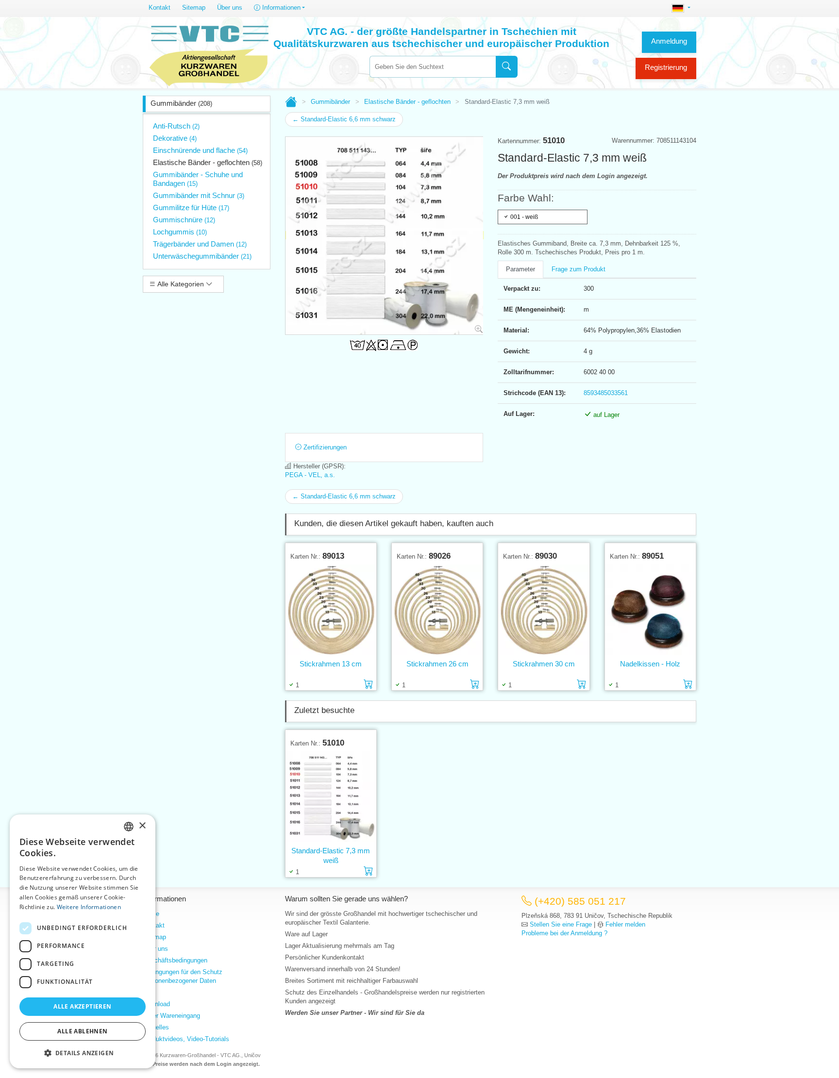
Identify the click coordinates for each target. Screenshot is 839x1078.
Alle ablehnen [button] (82, 1031)
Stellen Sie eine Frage (561, 924)
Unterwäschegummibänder (202, 256)
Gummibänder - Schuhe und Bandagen (198, 178)
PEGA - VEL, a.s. (310, 475)
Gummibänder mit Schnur (198, 195)
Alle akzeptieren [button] (82, 1006)
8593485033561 (606, 393)
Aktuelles (156, 1027)
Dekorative (175, 138)
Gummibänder (181, 103)
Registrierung (666, 67)
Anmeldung (669, 41)
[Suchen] (507, 67)
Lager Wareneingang (171, 1015)
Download (156, 1004)
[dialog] (82, 941)
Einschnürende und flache (200, 150)
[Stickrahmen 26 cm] (437, 610)
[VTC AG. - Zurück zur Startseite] (209, 54)
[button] (82, 1053)
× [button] (142, 825)
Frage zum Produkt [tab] (578, 269)
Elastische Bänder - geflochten (207, 162)
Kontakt (159, 7)
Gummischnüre (184, 220)
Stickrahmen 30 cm (544, 664)
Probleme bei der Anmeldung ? (564, 933)
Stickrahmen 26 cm (437, 664)
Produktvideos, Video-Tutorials (186, 1039)
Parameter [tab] (520, 269)
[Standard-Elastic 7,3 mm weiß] (330, 796)
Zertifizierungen (324, 447)
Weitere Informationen (89, 907)
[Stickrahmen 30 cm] (543, 610)
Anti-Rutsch (176, 126)
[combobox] (432, 67)
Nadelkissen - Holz (650, 664)
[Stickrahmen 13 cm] (330, 610)
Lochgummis (180, 232)
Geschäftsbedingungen (175, 960)
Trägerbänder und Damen (200, 244)
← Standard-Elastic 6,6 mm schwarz (344, 119)
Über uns (229, 7)
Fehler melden (625, 924)
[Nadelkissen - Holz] (650, 610)
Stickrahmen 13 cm (331, 664)
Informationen (280, 7)
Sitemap (193, 7)
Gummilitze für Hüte (191, 207)
